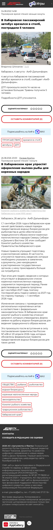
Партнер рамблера (25, 517)
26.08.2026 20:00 (9, 158)
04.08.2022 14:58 (9, 11)
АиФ (26, 66)
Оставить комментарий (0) (26, 119)
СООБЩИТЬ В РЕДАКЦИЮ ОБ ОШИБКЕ (22, 437)
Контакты (8, 434)
